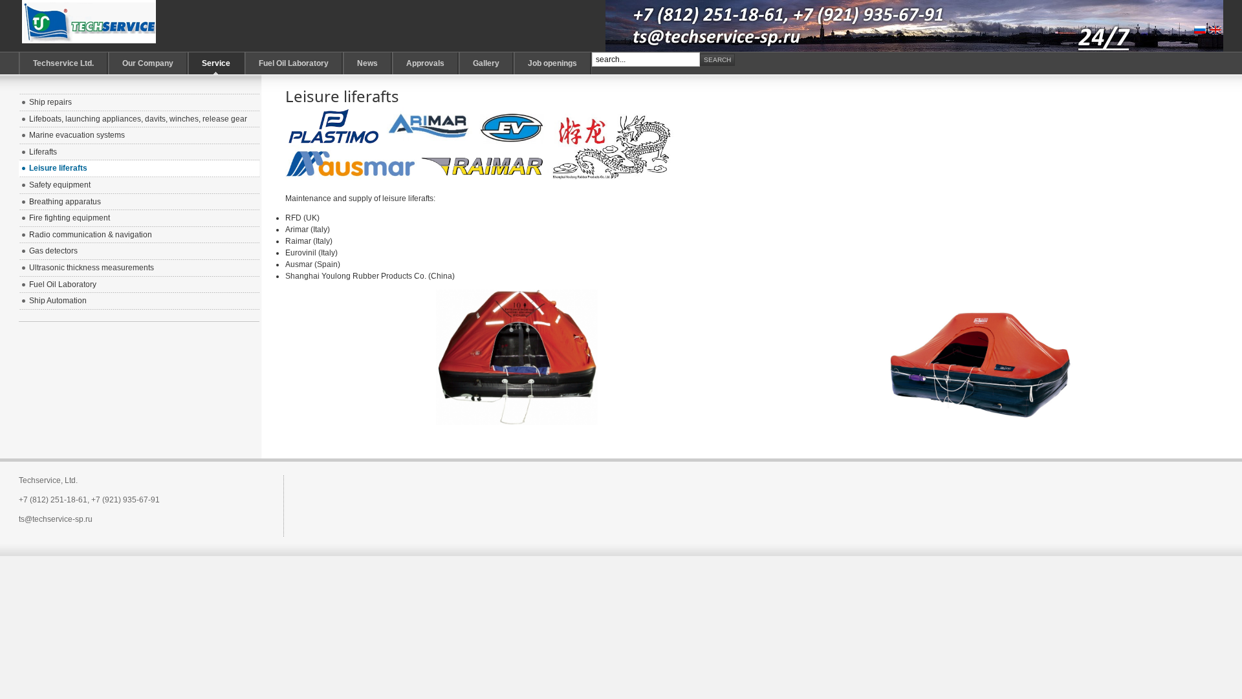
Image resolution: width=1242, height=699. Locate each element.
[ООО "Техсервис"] (89, 26)
